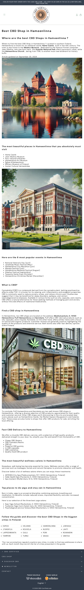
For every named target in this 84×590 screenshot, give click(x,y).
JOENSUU (67, 526)
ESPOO (6, 526)
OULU (25, 532)
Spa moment (10, 479)
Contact (6, 571)
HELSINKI (27, 526)
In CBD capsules (12, 448)
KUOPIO (46, 529)
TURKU (25, 536)
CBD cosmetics (11, 450)
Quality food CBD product (16, 452)
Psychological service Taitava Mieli (20, 508)
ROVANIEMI (68, 532)
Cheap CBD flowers (13, 440)
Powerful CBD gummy (14, 446)
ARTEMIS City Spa (13, 475)
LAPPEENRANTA (9, 532)
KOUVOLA (27, 529)
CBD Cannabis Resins (14, 442)
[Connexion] (77, 15)
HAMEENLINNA (49, 526)
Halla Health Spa (12, 477)
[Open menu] (4, 14)
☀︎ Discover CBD (10, 561)
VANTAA (66, 536)
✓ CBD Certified (10, 552)
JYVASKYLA (7, 529)
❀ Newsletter (9, 566)
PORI (45, 532)
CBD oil (8, 444)
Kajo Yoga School (12, 504)
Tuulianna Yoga (11, 506)
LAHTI (65, 529)
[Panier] (80, 15)
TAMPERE (7, 536)
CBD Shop (7, 556)
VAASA (46, 536)
